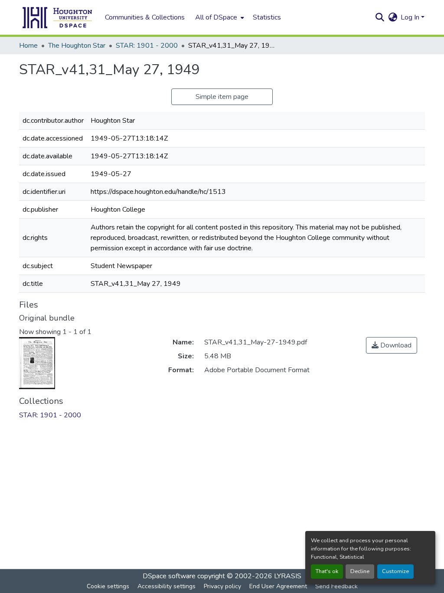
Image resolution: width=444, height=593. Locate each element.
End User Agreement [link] (278, 586)
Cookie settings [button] (108, 586)
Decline (359, 571)
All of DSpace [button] (216, 17)
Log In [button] (411, 17)
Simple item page (222, 97)
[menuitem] (218, 17)
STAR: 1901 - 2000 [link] (147, 45)
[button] (57, 17)
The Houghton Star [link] (76, 45)
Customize (395, 571)
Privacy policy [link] (222, 586)
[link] (391, 345)
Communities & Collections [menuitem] (145, 17)
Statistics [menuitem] (267, 17)
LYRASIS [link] (287, 576)
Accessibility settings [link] (166, 586)
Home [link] (28, 45)
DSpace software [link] (169, 576)
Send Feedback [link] (336, 586)
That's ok (327, 571)
